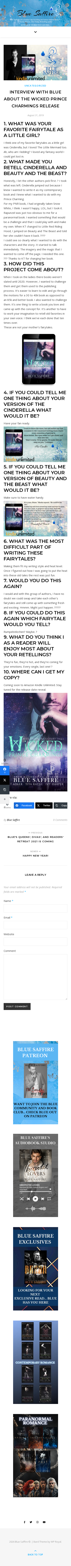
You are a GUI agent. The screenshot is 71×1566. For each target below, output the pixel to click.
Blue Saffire (35, 13)
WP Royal (56, 1541)
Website (9, 934)
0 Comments (60, 820)
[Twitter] (4, 780)
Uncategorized (35, 85)
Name (8, 901)
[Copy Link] (4, 789)
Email (8, 917)
